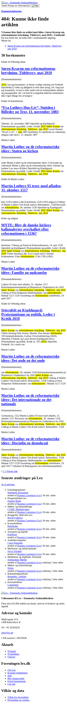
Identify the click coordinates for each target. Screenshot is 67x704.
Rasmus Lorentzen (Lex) (29, 495)
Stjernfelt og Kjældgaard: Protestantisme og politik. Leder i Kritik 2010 (28, 314)
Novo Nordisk (14, 551)
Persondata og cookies (18, 700)
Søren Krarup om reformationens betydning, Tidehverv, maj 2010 (28, 71)
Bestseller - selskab (16, 576)
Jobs (9, 675)
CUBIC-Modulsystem (18, 509)
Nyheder (11, 651)
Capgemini (12, 585)
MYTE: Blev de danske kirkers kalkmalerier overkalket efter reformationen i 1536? (26, 229)
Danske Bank (14, 501)
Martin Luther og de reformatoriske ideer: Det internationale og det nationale (30, 399)
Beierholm (12, 526)
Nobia (10, 568)
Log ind (11, 684)
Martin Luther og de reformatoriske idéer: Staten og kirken (30, 149)
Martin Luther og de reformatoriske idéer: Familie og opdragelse (30, 270)
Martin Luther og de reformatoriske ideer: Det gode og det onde (30, 358)
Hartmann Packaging (17, 492)
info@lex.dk (7, 632)
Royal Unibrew (15, 517)
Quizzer (11, 657)
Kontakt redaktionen (17, 673)
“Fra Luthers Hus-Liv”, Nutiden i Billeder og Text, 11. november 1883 (30, 109)
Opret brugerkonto (16, 681)
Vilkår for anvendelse (18, 697)
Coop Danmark (15, 543)
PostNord (12, 534)
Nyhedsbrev (13, 654)
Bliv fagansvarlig (15, 678)
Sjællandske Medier (17, 559)
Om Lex (11, 670)
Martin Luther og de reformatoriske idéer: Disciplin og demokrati (30, 441)
